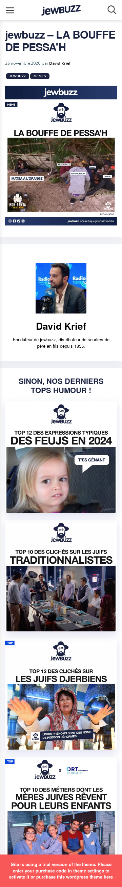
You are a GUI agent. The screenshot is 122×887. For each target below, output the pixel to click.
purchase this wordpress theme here (74, 876)
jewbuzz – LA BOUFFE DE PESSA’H (60, 40)
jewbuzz (17, 76)
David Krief (59, 63)
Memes (40, 76)
